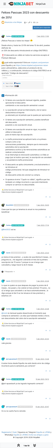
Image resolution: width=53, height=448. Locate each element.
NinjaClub (41, 4)
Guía (14, 432)
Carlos (8, 36)
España (39, 432)
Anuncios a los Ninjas (13, 22)
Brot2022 (9, 205)
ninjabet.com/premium (40, 62)
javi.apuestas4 (11, 359)
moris (8, 253)
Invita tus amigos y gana (38, 435)
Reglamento (6, 432)
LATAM (47, 432)
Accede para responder (42, 27)
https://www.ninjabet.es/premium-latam (32, 65)
